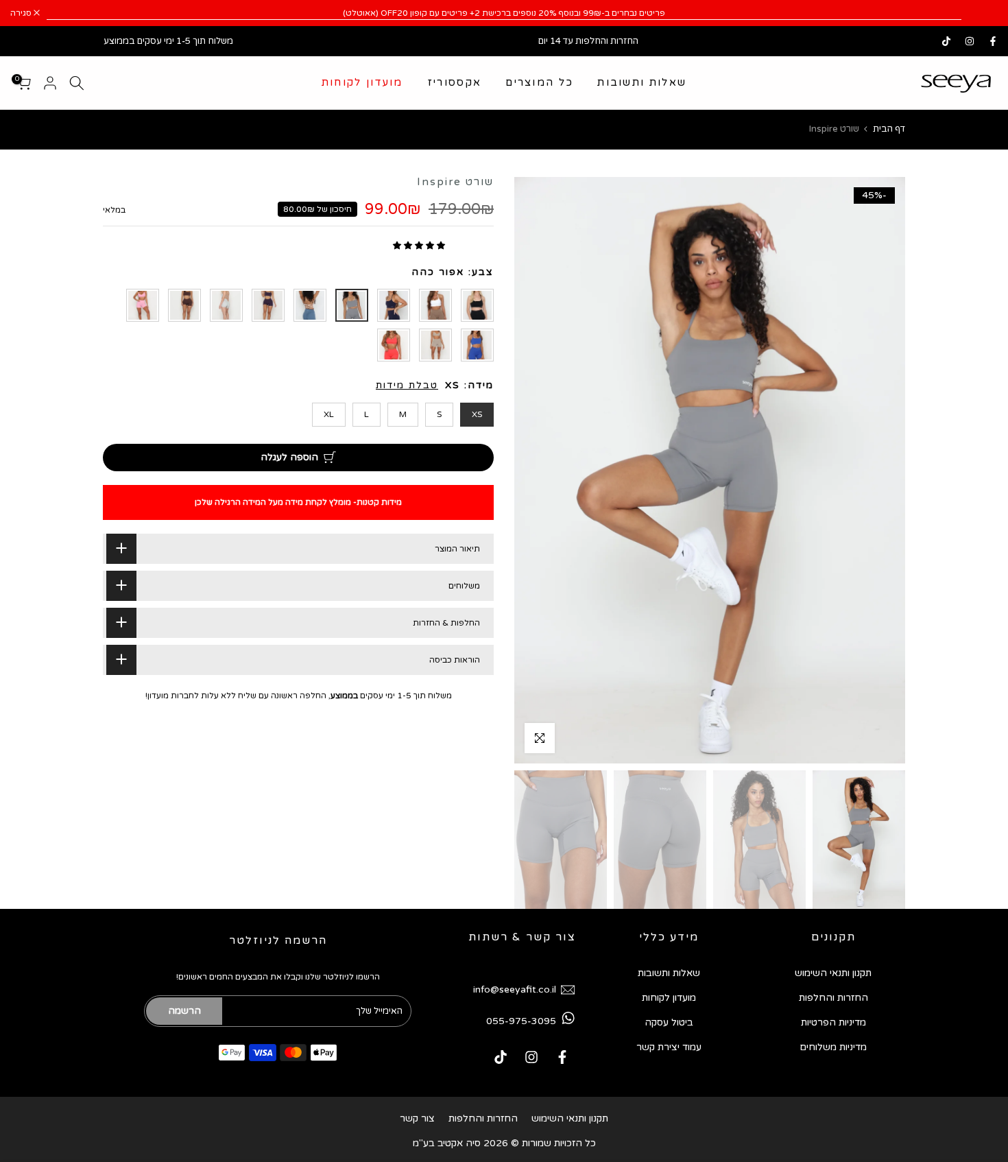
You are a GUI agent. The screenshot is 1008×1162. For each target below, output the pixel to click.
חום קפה (184, 305)
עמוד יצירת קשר (668, 1047)
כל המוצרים (539, 82)
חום (435, 305)
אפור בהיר (226, 305)
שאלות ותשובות (641, 82)
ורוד (142, 305)
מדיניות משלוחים (833, 1047)
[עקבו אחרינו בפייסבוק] (993, 41)
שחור (477, 305)
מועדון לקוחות (362, 82)
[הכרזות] (504, 13)
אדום (393, 345)
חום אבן (435, 345)
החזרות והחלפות (833, 998)
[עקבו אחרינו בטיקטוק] (946, 41)
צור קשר (417, 1118)
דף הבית (889, 128)
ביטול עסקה (669, 1022)
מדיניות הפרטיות (833, 1022)
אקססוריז (454, 82)
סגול (268, 305)
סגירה (980, 13)
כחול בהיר (309, 305)
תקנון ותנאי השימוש (833, 973)
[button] (420, 245)
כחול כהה (393, 305)
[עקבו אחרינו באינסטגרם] (969, 41)
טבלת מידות (407, 385)
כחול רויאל (477, 345)
